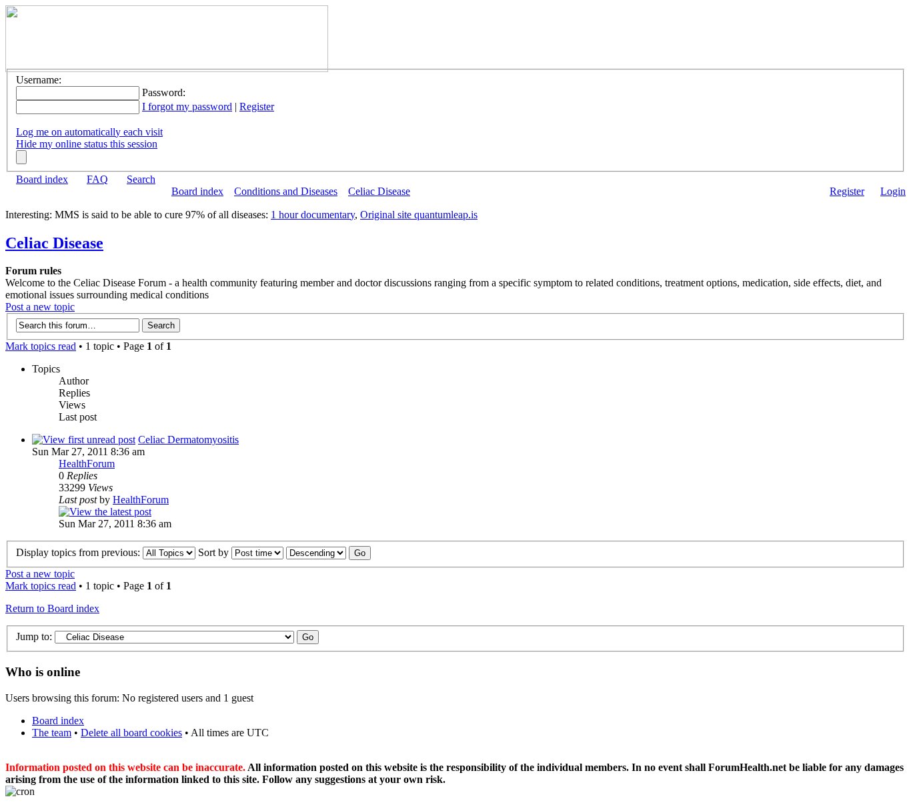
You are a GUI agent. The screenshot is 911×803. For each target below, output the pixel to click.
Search (141, 179)
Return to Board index (52, 608)
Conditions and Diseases (285, 191)
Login (893, 191)
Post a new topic (40, 306)
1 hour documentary (313, 214)
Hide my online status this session (86, 144)
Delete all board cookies (131, 732)
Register (256, 106)
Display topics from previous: (79, 552)
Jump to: (34, 636)
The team (51, 732)
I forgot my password (187, 106)
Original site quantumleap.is (419, 214)
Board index (42, 179)
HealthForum (87, 463)
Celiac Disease (379, 191)
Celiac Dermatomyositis (188, 439)
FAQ (97, 179)
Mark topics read (40, 346)
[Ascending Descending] (328, 552)
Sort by (214, 552)
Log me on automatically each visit (89, 132)
